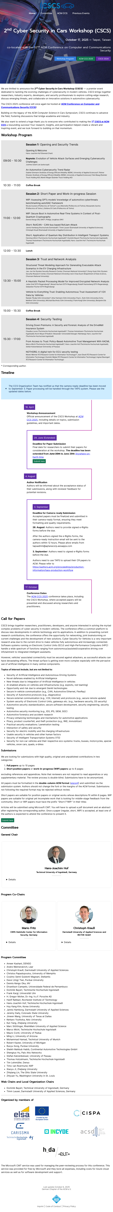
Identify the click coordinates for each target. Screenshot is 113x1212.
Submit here (39, 461)
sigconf (74, 783)
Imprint (40, 1206)
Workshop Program (65, 58)
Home (32, 13)
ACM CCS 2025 (86, 58)
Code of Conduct (53, 1206)
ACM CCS (62, 13)
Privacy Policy (69, 1206)
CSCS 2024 (103, 58)
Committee (46, 13)
